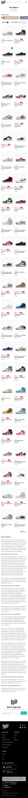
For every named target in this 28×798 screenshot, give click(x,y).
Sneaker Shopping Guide (7, 742)
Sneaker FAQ (5, 747)
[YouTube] (20, 727)
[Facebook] (22, 725)
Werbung (16, 739)
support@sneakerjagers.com (10, 782)
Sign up (24, 713)
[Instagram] (20, 725)
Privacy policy (13, 795)
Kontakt (4, 753)
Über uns (16, 734)
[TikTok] (22, 727)
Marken (3, 734)
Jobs (15, 737)
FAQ (3, 756)
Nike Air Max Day (6, 739)
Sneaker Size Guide (6, 744)
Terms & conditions (5, 795)
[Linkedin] (25, 727)
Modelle (4, 737)
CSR (3, 758)
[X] (25, 725)
